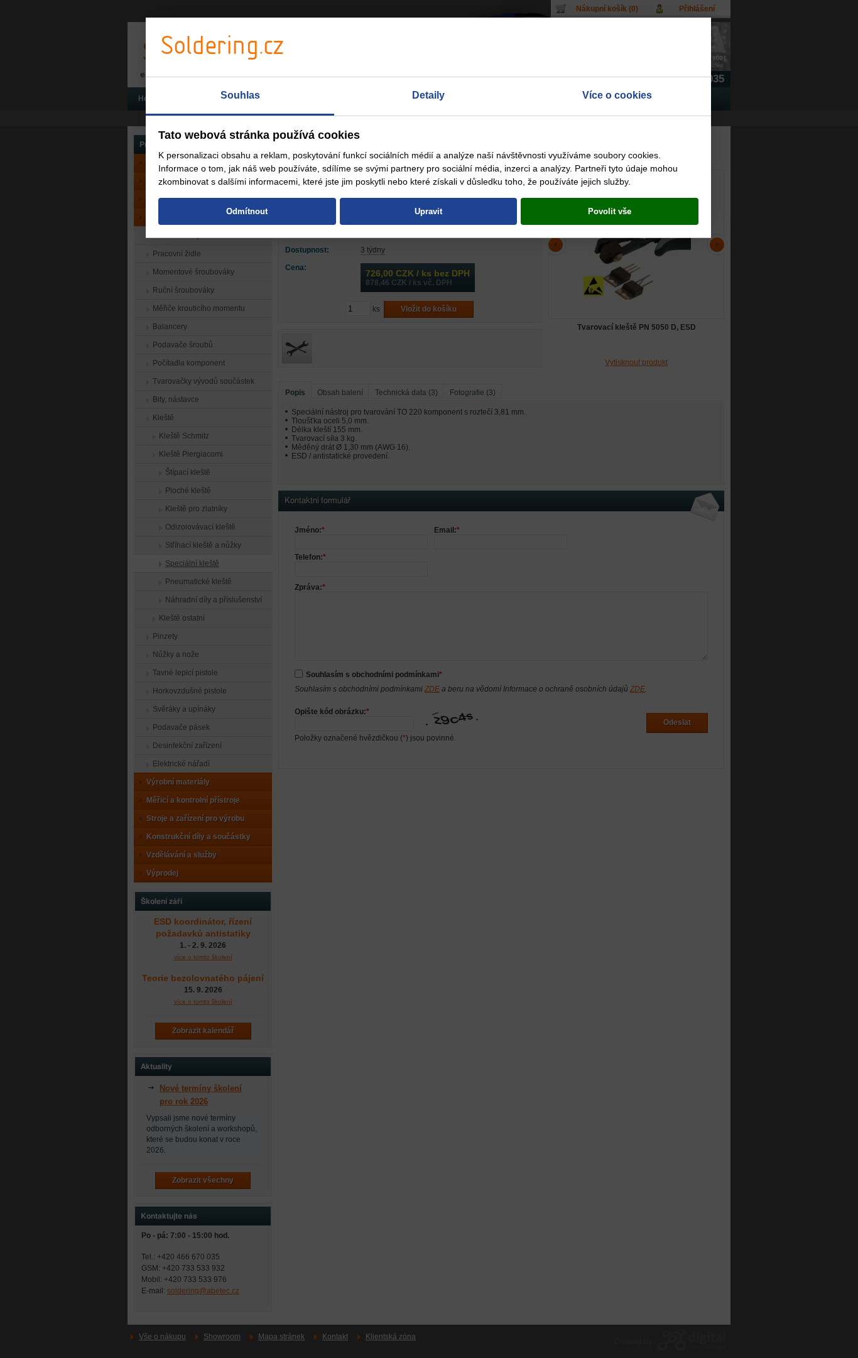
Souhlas (240, 95)
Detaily (428, 95)
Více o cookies (617, 95)
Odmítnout (247, 211)
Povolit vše (609, 211)
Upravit (428, 211)
